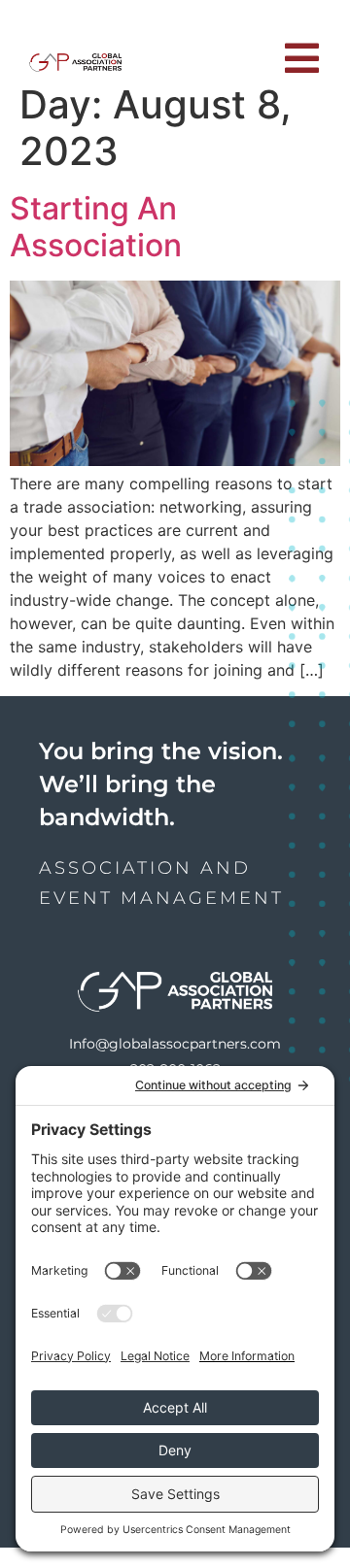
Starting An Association (96, 226)
